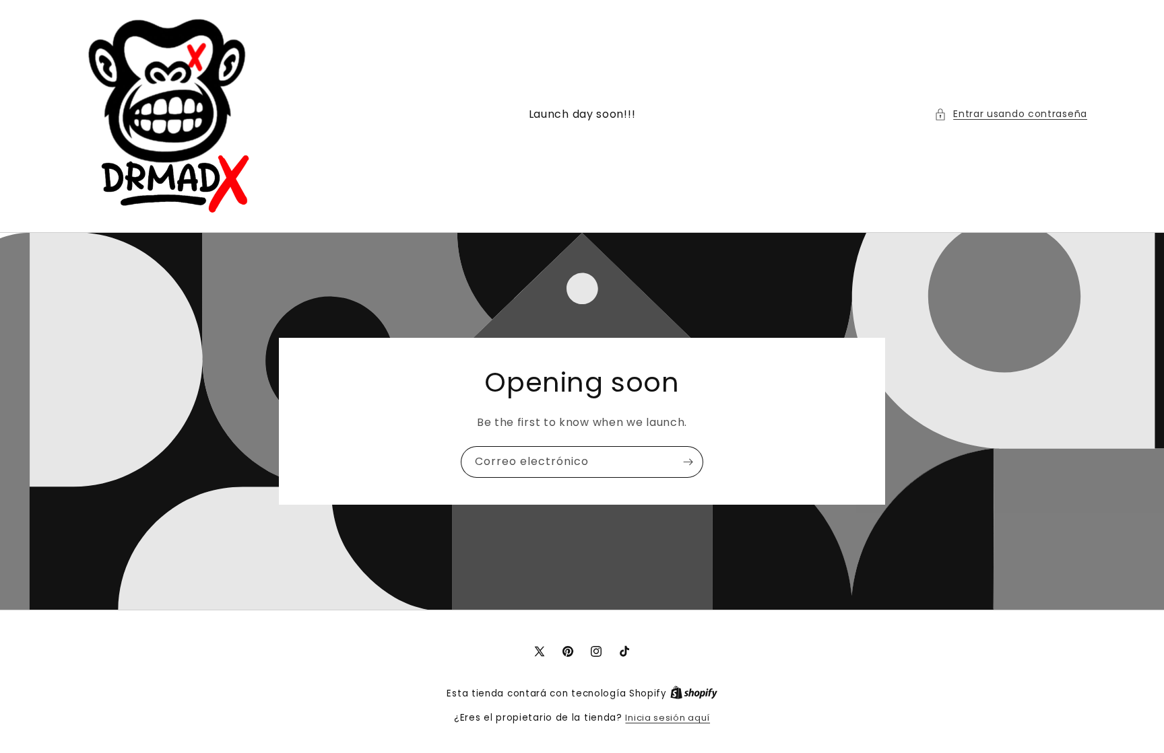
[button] (1010, 114)
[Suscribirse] (688, 462)
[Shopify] (693, 693)
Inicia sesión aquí (667, 717)
